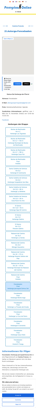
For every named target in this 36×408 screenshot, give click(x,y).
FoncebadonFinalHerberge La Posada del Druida (18, 305)
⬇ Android (17, 83)
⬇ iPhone (26, 83)
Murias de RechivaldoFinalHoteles (18, 161)
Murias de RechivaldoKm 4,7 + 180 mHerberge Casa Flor (18, 152)
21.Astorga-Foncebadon (18, 31)
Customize (18, 400)
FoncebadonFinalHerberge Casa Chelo (18, 333)
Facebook (5, 120)
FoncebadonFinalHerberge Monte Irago (18, 296)
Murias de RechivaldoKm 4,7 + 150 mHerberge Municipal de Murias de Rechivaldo (18, 142)
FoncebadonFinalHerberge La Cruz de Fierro (18, 314)
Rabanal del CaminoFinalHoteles (18, 277)
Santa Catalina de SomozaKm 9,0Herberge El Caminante (18, 171)
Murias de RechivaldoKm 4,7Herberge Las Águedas (18, 131)
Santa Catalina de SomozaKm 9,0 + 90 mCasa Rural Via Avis (18, 199)
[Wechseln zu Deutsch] (22, 2)
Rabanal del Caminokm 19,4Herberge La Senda (18, 236)
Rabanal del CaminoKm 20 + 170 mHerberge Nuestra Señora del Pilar (18, 255)
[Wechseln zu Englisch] (13, 2)
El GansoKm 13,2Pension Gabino (18, 226)
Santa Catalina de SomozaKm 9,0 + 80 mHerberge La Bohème (18, 189)
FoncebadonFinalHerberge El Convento (18, 323)
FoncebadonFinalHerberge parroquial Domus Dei (18, 286)
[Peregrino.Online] (18, 6)
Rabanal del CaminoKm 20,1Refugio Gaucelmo (18, 245)
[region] (18, 393)
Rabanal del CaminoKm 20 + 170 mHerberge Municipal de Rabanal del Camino (18, 267)
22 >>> (30, 26)
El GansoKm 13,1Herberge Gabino (18, 217)
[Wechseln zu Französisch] (16, 2)
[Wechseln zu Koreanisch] (26, 2)
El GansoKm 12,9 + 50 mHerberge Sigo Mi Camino (18, 208)
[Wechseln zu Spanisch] (10, 2)
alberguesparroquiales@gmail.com (19, 103)
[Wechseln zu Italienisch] (19, 2)
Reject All (18, 404)
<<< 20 (5, 26)
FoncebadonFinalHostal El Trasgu (18, 342)
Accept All (18, 395)
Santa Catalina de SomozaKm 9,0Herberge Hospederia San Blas (18, 180)
